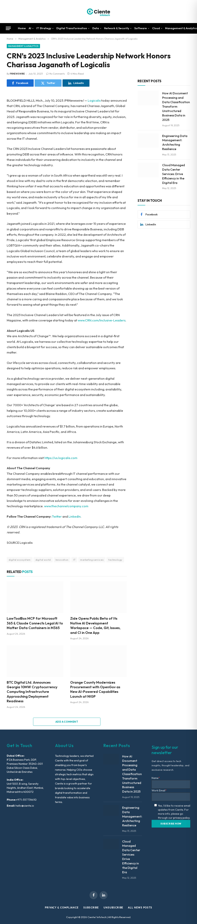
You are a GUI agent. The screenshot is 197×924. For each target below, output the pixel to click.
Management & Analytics (23, 46)
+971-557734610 (26, 799)
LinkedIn (74, 516)
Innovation (62, 559)
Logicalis (94, 100)
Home (22, 28)
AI (30, 28)
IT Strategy (43, 28)
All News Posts (140, 907)
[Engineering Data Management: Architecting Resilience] (148, 140)
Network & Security (116, 28)
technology (115, 559)
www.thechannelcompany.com (66, 506)
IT (74, 559)
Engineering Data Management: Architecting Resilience (174, 142)
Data (95, 28)
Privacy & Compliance (61, 907)
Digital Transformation (71, 28)
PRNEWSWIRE (17, 73)
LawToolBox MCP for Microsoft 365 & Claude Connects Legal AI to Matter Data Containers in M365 (35, 623)
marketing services (92, 559)
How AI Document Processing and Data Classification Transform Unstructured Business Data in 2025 (176, 106)
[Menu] (8, 28)
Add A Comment (66, 721)
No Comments (57, 73)
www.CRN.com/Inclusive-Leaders (101, 320)
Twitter (57, 516)
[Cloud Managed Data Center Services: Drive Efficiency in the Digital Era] (148, 170)
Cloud (156, 28)
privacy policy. (181, 817)
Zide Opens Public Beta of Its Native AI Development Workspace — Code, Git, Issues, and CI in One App (95, 625)
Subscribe (91, 907)
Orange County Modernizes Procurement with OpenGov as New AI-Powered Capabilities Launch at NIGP (95, 689)
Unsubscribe (113, 907)
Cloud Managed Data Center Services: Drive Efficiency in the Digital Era (173, 174)
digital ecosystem (20, 559)
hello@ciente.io (24, 805)
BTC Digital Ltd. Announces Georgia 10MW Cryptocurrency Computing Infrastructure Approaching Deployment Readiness (32, 691)
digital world (43, 559)
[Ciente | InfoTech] (98, 11)
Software (140, 28)
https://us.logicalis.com (60, 458)
